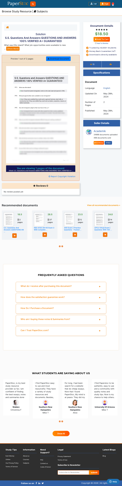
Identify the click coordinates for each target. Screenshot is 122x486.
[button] (105, 4)
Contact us (44, 463)
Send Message (99, 142)
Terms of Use (62, 460)
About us (26, 456)
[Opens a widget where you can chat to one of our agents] (113, 482)
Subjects (26, 463)
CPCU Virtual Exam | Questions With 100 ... (103, 229)
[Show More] (13, 48)
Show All (61, 433)
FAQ (41, 460)
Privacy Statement (64, 456)
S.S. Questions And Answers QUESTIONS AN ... (14, 230)
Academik (100, 131)
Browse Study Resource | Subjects (25, 11)
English (106, 88)
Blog (104, 456)
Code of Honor (45, 467)
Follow (109, 142)
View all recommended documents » (103, 205)
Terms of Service (12, 466)
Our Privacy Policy (12, 463)
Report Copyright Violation (62, 176)
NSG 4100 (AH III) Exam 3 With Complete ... (44, 229)
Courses (26, 459)
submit (94, 472)
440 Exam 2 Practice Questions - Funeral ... (72, 229)
